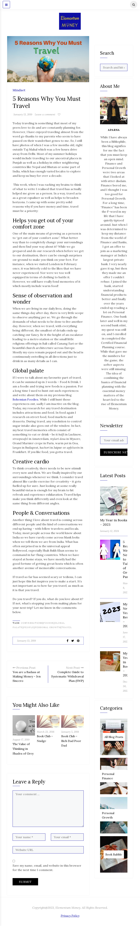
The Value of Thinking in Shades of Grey (23, 748)
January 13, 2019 (22, 114)
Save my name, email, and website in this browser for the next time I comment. (47, 868)
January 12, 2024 (109, 531)
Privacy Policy (70, 915)
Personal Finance (108, 776)
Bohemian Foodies (25, 399)
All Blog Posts (113, 737)
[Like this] (59, 114)
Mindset (19, 90)
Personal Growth (108, 815)
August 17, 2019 (21, 739)
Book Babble (113, 854)
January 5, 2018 (70, 731)
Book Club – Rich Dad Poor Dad (71, 740)
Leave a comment (45, 114)
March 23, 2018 (45, 731)
